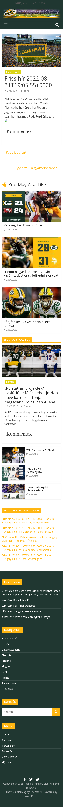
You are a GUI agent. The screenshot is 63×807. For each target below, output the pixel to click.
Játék (5, 672)
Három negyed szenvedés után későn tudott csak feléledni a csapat (31, 274)
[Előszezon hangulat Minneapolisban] (13, 485)
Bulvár (5, 644)
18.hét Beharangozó (30, 559)
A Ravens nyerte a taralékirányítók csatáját (26, 617)
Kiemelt (6, 677)
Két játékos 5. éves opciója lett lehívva (27, 324)
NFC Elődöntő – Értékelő (23, 540)
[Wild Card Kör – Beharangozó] (13, 467)
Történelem (8, 745)
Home (5, 734)
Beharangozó (9, 638)
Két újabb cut (14, 152)
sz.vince (28, 90)
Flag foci (7, 666)
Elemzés (10, 381)
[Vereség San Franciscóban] (31, 193)
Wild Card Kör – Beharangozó (35, 470)
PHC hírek (7, 689)
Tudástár (7, 751)
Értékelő (6, 661)
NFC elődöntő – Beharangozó (36, 531)
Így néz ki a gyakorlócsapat (38, 168)
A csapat (7, 740)
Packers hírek (12, 72)
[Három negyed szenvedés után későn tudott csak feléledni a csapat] (31, 239)
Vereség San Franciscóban (23, 225)
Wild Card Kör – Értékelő (40, 450)
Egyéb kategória (11, 649)
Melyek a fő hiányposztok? (34, 522)
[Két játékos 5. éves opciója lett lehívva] (31, 289)
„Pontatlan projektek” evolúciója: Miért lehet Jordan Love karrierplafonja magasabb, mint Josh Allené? (31, 395)
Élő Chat (6, 762)
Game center (9, 756)
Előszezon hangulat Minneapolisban (37, 488)
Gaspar (27, 406)
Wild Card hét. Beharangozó (35, 549)
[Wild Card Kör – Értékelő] (13, 448)
